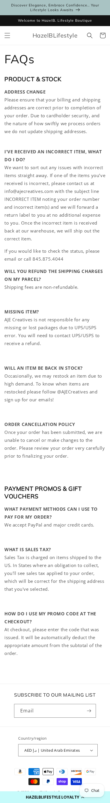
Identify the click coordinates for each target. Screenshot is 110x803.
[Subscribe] (89, 711)
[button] (55, 797)
